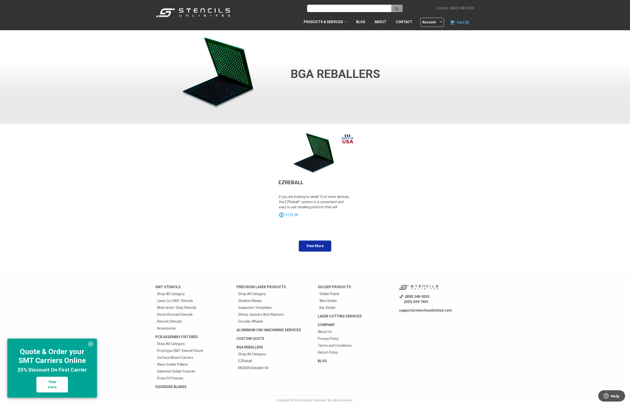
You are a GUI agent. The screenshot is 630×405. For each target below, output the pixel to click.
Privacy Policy (328, 339)
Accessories (166, 328)
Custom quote (250, 339)
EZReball (245, 361)
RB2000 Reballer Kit (253, 368)
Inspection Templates (255, 308)
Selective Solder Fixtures (176, 371)
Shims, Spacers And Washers (261, 314)
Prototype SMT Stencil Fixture (180, 351)
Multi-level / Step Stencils (176, 308)
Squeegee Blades (171, 387)
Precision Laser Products (261, 287)
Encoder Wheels (250, 321)
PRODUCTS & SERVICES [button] (324, 22)
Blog (360, 22)
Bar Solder (327, 308)
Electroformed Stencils (175, 314)
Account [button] (429, 22)
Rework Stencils (169, 321)
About (380, 22)
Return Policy (328, 352)
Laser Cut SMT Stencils (175, 301)
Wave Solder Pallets (172, 364)
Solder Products (334, 287)
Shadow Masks (250, 301)
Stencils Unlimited (313, 400)
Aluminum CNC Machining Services (268, 330)
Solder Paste (329, 294)
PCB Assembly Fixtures (176, 337)
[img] (91, 344)
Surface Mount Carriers (175, 358)
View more (52, 384)
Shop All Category (171, 294)
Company (326, 325)
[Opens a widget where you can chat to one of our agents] (611, 396)
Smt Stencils (168, 287)
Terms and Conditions (335, 345)
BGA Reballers (249, 347)
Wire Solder (328, 301)
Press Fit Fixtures (170, 378)
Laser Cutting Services (340, 316)
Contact (404, 22)
